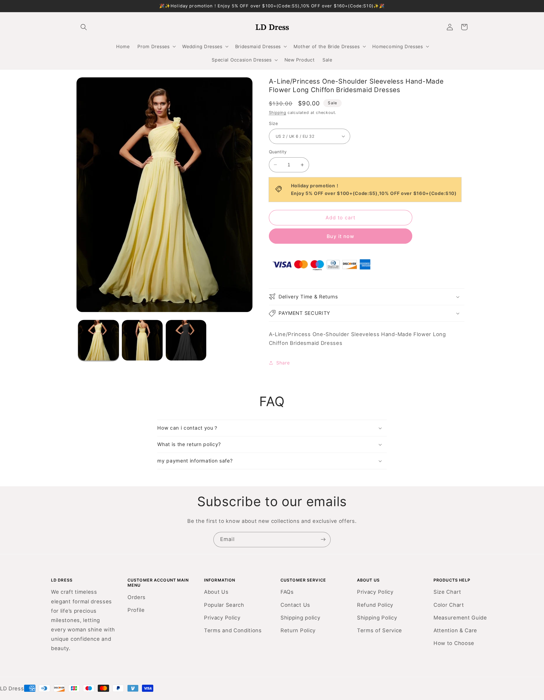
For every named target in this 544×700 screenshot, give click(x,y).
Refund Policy (375, 605)
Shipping (277, 112)
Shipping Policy (377, 617)
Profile (136, 610)
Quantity (278, 151)
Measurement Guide (460, 617)
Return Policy (298, 630)
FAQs (287, 592)
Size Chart (447, 592)
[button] (156, 46)
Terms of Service (379, 630)
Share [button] (283, 363)
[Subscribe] (323, 539)
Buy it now (340, 236)
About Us (216, 592)
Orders (137, 597)
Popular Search (224, 605)
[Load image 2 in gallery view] (142, 340)
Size (273, 123)
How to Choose (454, 643)
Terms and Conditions (233, 630)
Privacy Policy (222, 617)
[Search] (83, 27)
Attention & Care (455, 630)
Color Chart (449, 605)
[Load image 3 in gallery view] (186, 340)
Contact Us (295, 605)
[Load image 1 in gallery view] (98, 340)
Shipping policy (300, 617)
